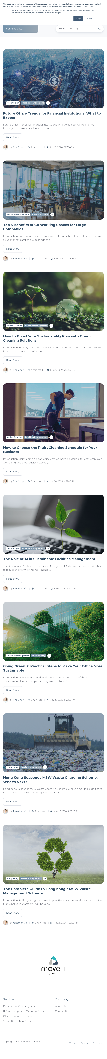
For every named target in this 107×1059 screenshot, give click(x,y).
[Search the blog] (99, 28)
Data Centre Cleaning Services (21, 1006)
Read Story (12, 137)
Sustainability (38, 656)
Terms (72, 1043)
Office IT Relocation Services (19, 1016)
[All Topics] (48, 103)
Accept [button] (78, 19)
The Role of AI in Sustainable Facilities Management (49, 559)
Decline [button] (89, 19)
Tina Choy (18, 147)
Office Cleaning (14, 326)
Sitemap (97, 1043)
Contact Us (61, 1011)
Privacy (84, 1043)
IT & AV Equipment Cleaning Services (25, 1011)
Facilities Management (33, 103)
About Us (60, 1006)
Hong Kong (12, 767)
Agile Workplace (40, 214)
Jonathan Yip (20, 258)
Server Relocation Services (18, 1021)
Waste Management (31, 767)
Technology (13, 103)
